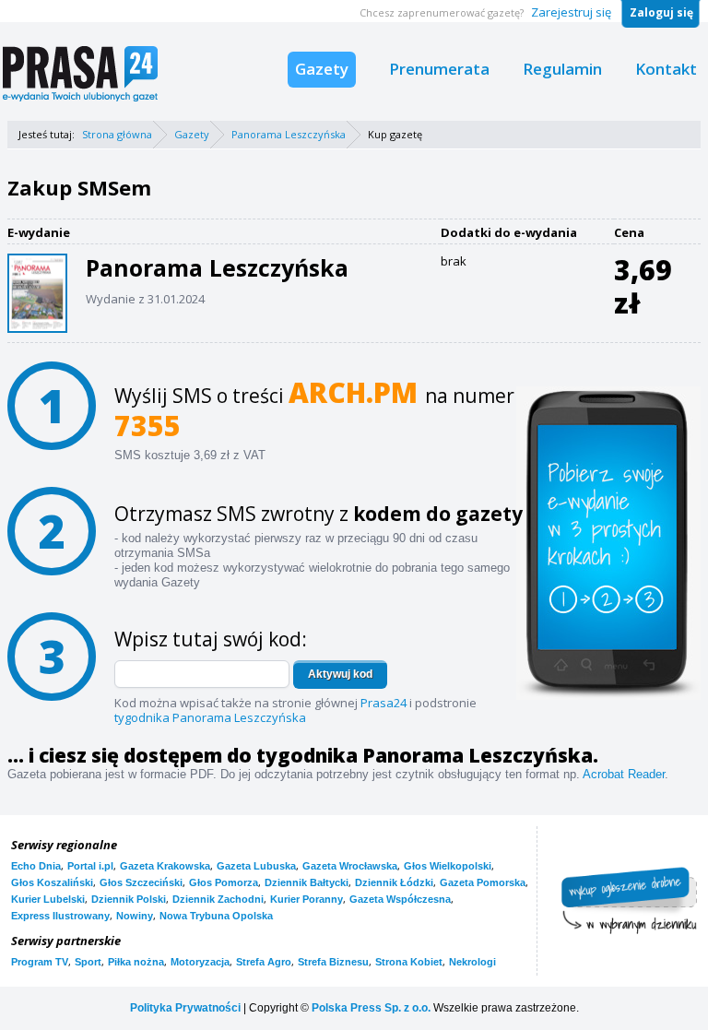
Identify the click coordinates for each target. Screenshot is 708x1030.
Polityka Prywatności (185, 1007)
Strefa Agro (263, 961)
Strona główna (117, 134)
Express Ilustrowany (60, 915)
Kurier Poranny (306, 899)
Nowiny (134, 915)
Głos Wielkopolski (447, 865)
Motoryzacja (200, 961)
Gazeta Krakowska (165, 865)
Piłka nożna (136, 961)
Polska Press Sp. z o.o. (371, 1007)
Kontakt (666, 68)
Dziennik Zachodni (218, 899)
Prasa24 (383, 702)
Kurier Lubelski (48, 899)
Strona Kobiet (408, 961)
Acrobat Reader (624, 774)
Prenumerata (439, 68)
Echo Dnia (36, 865)
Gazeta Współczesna (400, 899)
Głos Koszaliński (52, 882)
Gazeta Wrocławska (349, 865)
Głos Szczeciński (141, 882)
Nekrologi (472, 961)
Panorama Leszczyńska (288, 134)
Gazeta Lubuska (256, 865)
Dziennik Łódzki (394, 882)
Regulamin (562, 68)
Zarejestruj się (571, 12)
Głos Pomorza (223, 882)
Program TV (39, 961)
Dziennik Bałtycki (306, 882)
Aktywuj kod (340, 674)
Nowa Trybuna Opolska (216, 915)
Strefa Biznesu (333, 961)
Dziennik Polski (128, 899)
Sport (88, 961)
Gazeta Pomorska (482, 882)
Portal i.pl (90, 865)
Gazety (321, 68)
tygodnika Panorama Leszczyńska (210, 717)
